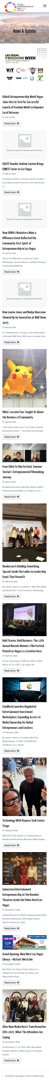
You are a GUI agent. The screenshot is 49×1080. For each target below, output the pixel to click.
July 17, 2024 (10, 117)
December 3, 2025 (12, 1042)
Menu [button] (42, 5)
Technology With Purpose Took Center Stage (23, 823)
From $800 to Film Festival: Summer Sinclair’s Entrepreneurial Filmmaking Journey (23, 472)
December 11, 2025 (12, 910)
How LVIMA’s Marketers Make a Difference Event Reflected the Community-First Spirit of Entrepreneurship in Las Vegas (19, 240)
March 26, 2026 (11, 581)
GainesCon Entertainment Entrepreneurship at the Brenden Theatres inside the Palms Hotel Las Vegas (22, 897)
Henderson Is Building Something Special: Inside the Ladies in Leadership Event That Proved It (24, 572)
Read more (10, 124)
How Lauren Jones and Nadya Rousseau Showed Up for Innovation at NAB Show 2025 (24, 318)
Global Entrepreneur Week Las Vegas (20, 8)
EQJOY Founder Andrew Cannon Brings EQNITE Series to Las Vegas (23, 166)
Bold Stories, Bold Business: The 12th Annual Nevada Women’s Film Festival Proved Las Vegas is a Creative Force (23, 646)
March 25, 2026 (11, 656)
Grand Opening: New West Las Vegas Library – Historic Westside (22, 957)
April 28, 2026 (10, 253)
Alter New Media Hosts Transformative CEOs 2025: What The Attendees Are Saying (24, 1032)
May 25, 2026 (10, 173)
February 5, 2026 (11, 732)
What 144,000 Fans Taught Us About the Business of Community (23, 415)
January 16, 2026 (11, 830)
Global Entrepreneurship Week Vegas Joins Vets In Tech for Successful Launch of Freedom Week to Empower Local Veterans (23, 104)
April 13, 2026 (10, 482)
